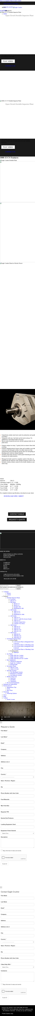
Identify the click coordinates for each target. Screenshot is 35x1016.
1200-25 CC (17, 617)
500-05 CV (17, 604)
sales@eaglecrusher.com (13, 576)
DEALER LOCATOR (10, 578)
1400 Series (13, 625)
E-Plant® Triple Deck (19, 622)
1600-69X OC (17, 637)
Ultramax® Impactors (16, 661)
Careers (6, 564)
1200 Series (13, 616)
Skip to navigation (5, 0)
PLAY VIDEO (8, 61)
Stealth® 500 (17, 607)
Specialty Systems (11, 670)
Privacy (6, 568)
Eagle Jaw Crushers (15, 663)
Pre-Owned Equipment (13, 682)
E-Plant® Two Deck (19, 623)
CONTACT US (10, 66)
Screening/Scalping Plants (14, 638)
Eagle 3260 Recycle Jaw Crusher (19, 658)
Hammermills (13, 664)
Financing (7, 557)
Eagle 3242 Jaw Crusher (16, 657)
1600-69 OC (17, 634)
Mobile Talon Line (12, 676)
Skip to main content (15, 0)
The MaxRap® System (16, 672)
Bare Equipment (11, 660)
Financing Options (12, 693)
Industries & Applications (13, 554)
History (9, 593)
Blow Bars (10, 690)
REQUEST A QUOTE (17, 519)
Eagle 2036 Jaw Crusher (16, 655)
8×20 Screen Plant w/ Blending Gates (24, 649)
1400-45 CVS (17, 629)
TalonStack (13, 681)
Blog (5, 565)
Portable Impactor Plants (13, 597)
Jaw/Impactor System (16, 675)
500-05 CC (17, 605)
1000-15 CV (17, 613)
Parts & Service (9, 555)
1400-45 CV (17, 626)
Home (1, 10)
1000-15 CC (17, 611)
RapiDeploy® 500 (19, 608)
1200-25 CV (17, 620)
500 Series (13, 602)
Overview (13, 599)
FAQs (8, 689)
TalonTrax (13, 678)
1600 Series (13, 632)
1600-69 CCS (17, 635)
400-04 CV (13, 601)
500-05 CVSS (14, 667)
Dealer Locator (11, 699)
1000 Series (13, 610)
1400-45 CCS (17, 631)
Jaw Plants (9, 654)
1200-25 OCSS (14, 669)
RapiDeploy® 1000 (19, 614)
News (5, 567)
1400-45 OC (17, 628)
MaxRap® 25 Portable (16, 673)
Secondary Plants (11, 666)
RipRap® (16, 652)
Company (6, 562)
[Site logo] (17, 7)
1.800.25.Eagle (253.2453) (11, 574)
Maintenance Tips (11, 687)
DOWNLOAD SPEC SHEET (14, 496)
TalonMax (13, 679)
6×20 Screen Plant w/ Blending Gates (24, 645)
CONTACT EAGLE (17, 514)
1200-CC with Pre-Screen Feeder (23, 619)
